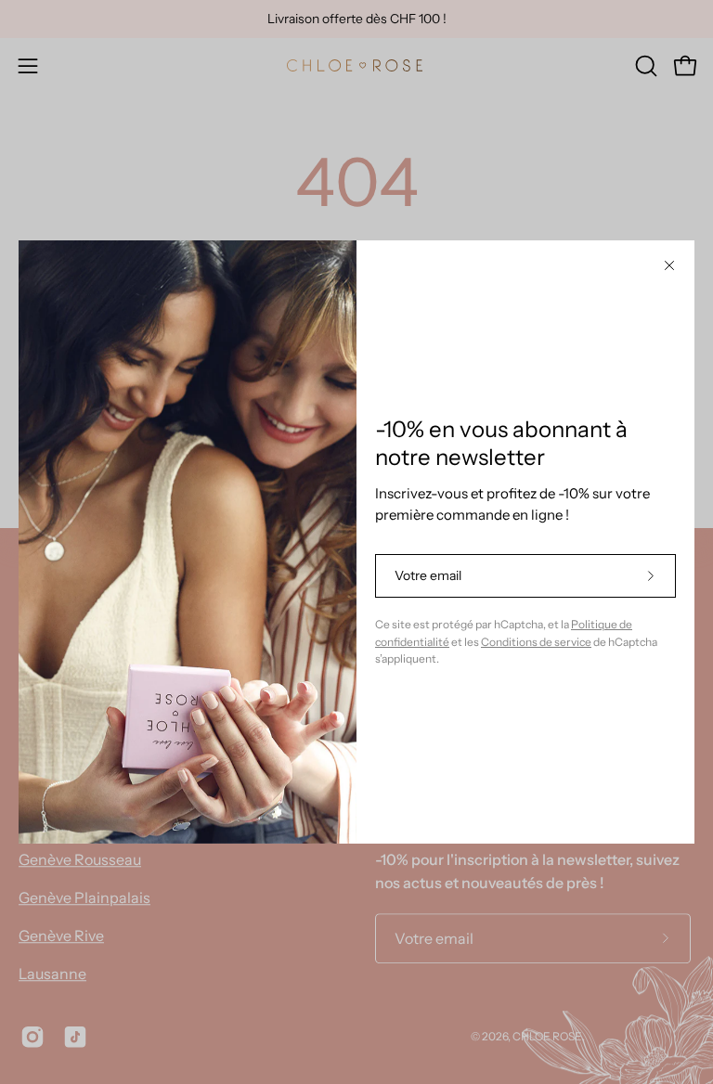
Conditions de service (536, 642)
